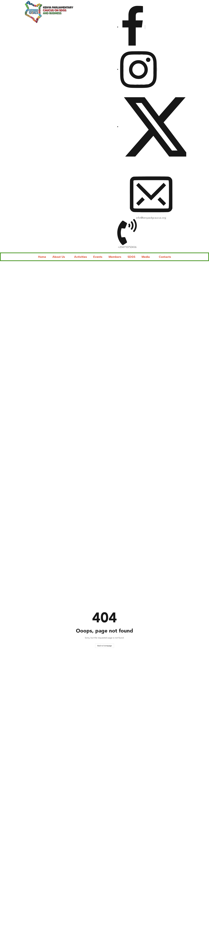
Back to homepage (104, 645)
